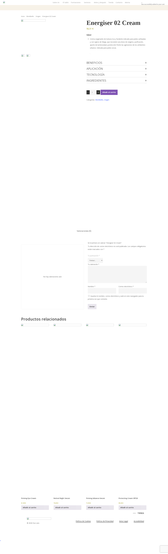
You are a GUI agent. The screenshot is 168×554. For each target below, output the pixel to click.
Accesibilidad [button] (139, 521)
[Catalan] (110, 513)
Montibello (30, 16)
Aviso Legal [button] (123, 521)
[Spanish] (117, 513)
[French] (115, 513)
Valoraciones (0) (84, 231)
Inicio (23, 16)
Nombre (91, 286)
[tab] (84, 231)
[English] (112, 513)
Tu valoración (93, 264)
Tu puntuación (94, 256)
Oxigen (38, 16)
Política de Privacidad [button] (104, 521)
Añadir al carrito (109, 92)
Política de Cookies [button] (83, 521)
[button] (138, 513)
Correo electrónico (126, 286)
